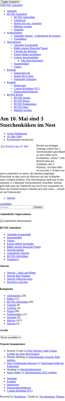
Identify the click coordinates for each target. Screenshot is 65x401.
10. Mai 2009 (14, 136)
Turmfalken (20, 38)
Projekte (11, 69)
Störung (11, 323)
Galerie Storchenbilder (26, 57)
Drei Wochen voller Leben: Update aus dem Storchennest (32, 352)
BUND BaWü (15, 94)
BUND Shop (21, 107)
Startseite (12, 10)
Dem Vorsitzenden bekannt (22, 363)
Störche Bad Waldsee (18, 275)
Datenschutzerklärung (26, 91)
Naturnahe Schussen (25, 79)
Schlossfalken (14, 32)
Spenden (18, 29)
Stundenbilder (21, 63)
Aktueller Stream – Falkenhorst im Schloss (37, 35)
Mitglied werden (23, 26)
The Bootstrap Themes (51, 396)
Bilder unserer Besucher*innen (31, 48)
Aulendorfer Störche (18, 253)
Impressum (20, 85)
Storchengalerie (15, 249)
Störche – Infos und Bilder (21, 272)
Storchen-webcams (17, 282)
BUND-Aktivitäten (24, 17)
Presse (10, 311)
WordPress (20, 396)
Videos (17, 66)
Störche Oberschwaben (19, 278)
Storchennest (14, 41)
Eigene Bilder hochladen (27, 54)
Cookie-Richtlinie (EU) (27, 88)
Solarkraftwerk (22, 73)
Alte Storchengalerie (32, 60)
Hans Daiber (14, 372)
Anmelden (5, 203)
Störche (11, 197)
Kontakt (11, 82)
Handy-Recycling (23, 76)
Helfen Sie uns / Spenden (28, 23)
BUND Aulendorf (17, 14)
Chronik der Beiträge (25, 51)
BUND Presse (22, 100)
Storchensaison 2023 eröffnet (41, 372)
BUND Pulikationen (25, 104)
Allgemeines (14, 295)
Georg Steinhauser (17, 133)
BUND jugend (22, 97)
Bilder (10, 298)
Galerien (11, 308)
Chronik (11, 304)
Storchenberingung (30, 369)
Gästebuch (19, 20)
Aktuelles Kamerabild (26, 45)
